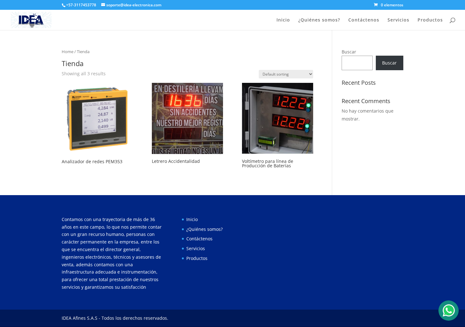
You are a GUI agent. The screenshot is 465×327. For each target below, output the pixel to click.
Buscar (349, 52)
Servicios (398, 20)
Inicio (283, 20)
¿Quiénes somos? (319, 20)
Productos (430, 20)
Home (67, 51)
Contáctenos (363, 20)
